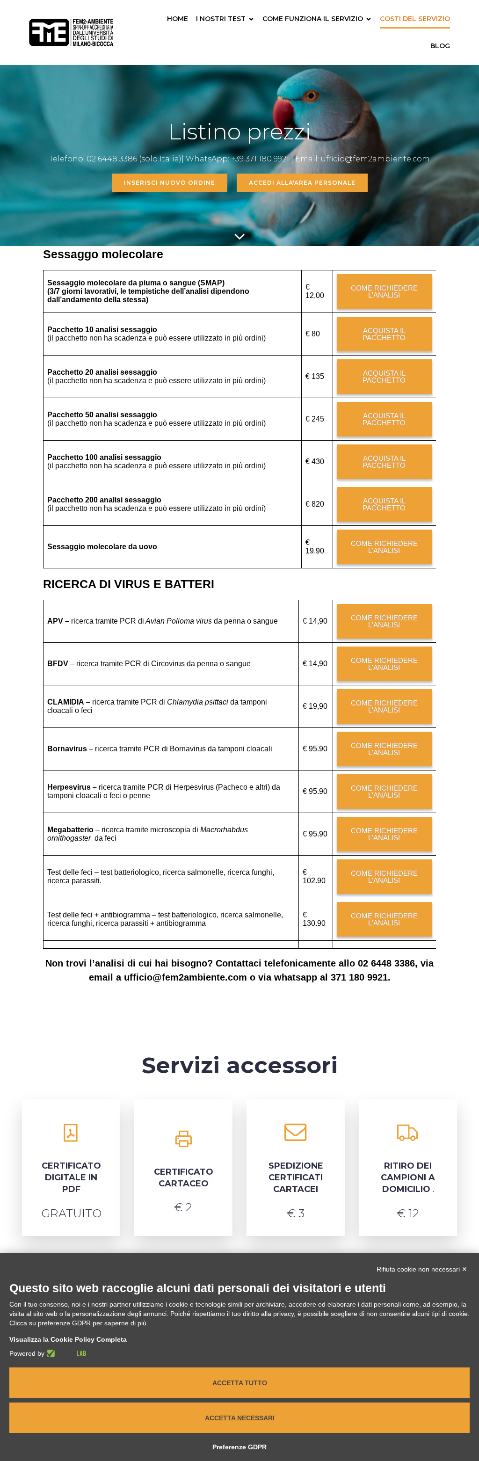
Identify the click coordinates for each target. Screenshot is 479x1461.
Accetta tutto (239, 1383)
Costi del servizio (415, 19)
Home (177, 19)
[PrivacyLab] (65, 1353)
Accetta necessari (240, 1418)
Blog (440, 46)
